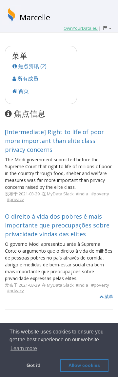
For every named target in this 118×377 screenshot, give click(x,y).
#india (82, 194)
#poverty (100, 194)
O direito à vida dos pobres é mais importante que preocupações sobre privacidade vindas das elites (57, 225)
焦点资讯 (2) (32, 66)
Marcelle (35, 17)
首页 (23, 91)
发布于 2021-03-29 (22, 194)
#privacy (15, 199)
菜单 (108, 296)
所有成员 (27, 78)
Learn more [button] (23, 348)
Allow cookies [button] (84, 365)
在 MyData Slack (58, 194)
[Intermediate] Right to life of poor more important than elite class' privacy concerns (54, 140)
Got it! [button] (34, 365)
